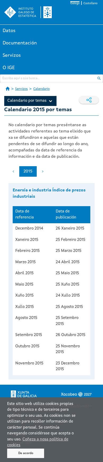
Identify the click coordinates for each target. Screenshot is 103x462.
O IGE (9, 67)
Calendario (41, 89)
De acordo (25, 453)
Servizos (12, 55)
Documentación (20, 43)
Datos (9, 30)
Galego (74, 3)
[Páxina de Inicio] (7, 89)
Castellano (90, 3)
